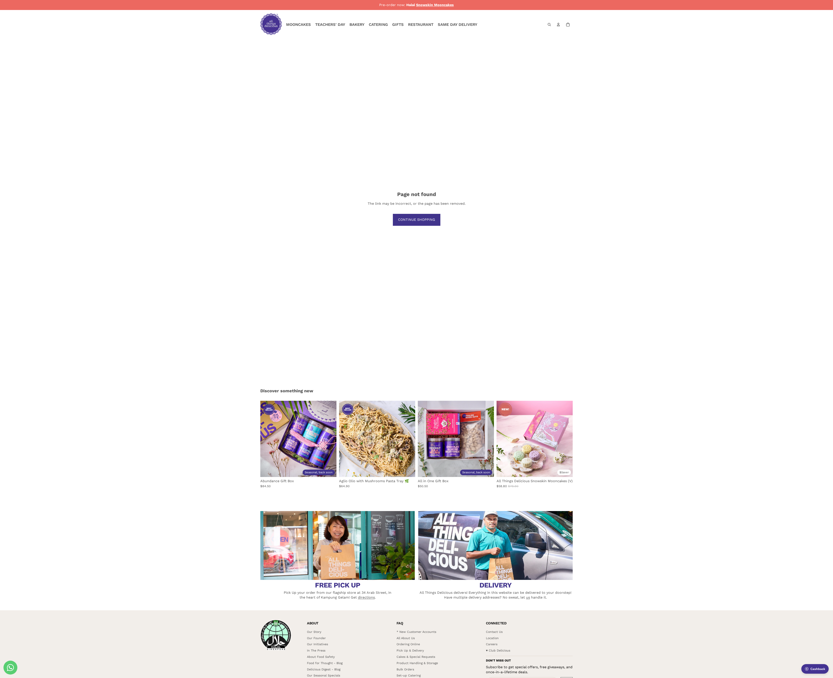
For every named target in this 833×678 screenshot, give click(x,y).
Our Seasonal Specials (323, 675)
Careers (491, 644)
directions (366, 597)
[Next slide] (329, 439)
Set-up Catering (409, 675)
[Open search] (549, 24)
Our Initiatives (317, 644)
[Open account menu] (558, 24)
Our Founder (316, 638)
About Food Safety (321, 656)
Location (492, 638)
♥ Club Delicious (498, 650)
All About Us (406, 638)
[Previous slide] (266, 439)
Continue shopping (416, 220)
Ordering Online (408, 644)
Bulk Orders (405, 669)
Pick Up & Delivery (410, 650)
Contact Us (494, 631)
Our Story (314, 631)
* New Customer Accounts (416, 631)
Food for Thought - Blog (325, 663)
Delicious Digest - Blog (323, 669)
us (528, 597)
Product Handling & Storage (417, 663)
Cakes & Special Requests (416, 656)
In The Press (316, 650)
